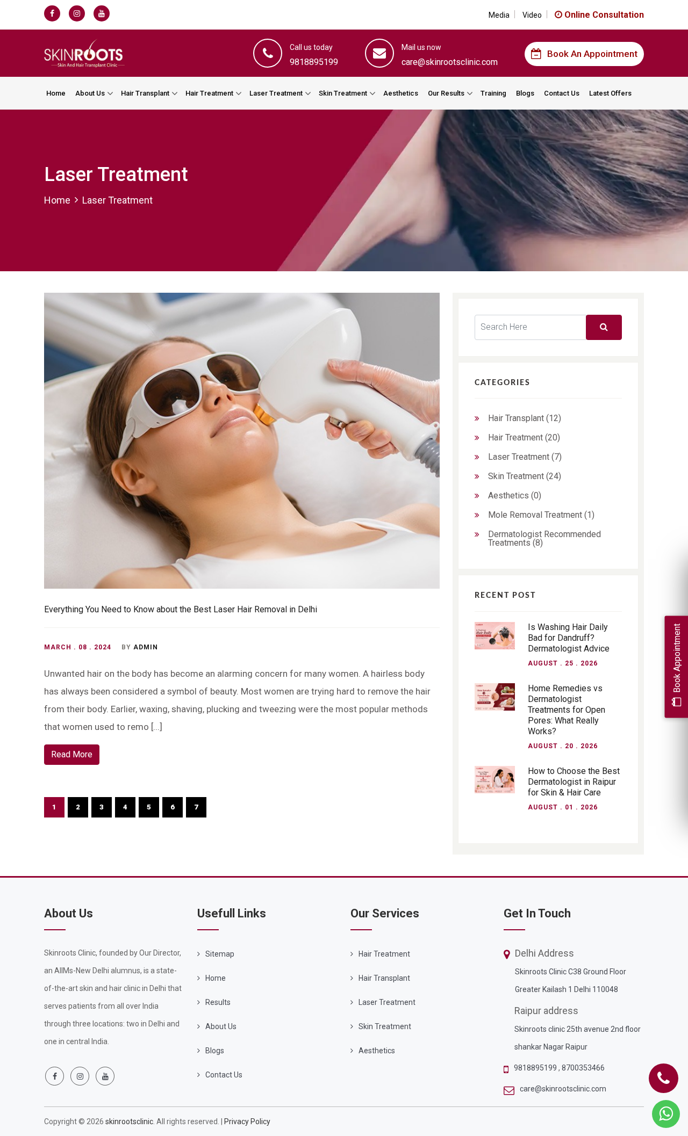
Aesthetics (400, 93)
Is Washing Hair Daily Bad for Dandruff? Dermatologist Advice (569, 638)
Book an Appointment (592, 53)
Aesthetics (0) (514, 495)
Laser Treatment (276, 93)
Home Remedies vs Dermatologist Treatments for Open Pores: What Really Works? (566, 709)
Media (499, 15)
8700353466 (583, 1067)
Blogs (525, 93)
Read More (71, 754)
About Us (90, 93)
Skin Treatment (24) (524, 476)
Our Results (446, 93)
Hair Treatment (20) (524, 437)
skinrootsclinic (129, 1121)
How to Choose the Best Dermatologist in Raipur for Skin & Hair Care (574, 782)
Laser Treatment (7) (525, 457)
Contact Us (561, 93)
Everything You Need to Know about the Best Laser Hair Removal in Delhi (180, 609)
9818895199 (536, 1067)
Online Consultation (603, 15)
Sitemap (219, 954)
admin (145, 647)
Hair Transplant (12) (524, 418)
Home (56, 93)
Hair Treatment (209, 93)
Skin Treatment (343, 93)
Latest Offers (610, 93)
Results (218, 1002)
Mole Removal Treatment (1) (541, 515)
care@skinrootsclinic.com (563, 1088)
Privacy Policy (247, 1121)
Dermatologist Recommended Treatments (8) (544, 538)
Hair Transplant (145, 93)
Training (493, 93)
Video (532, 15)
